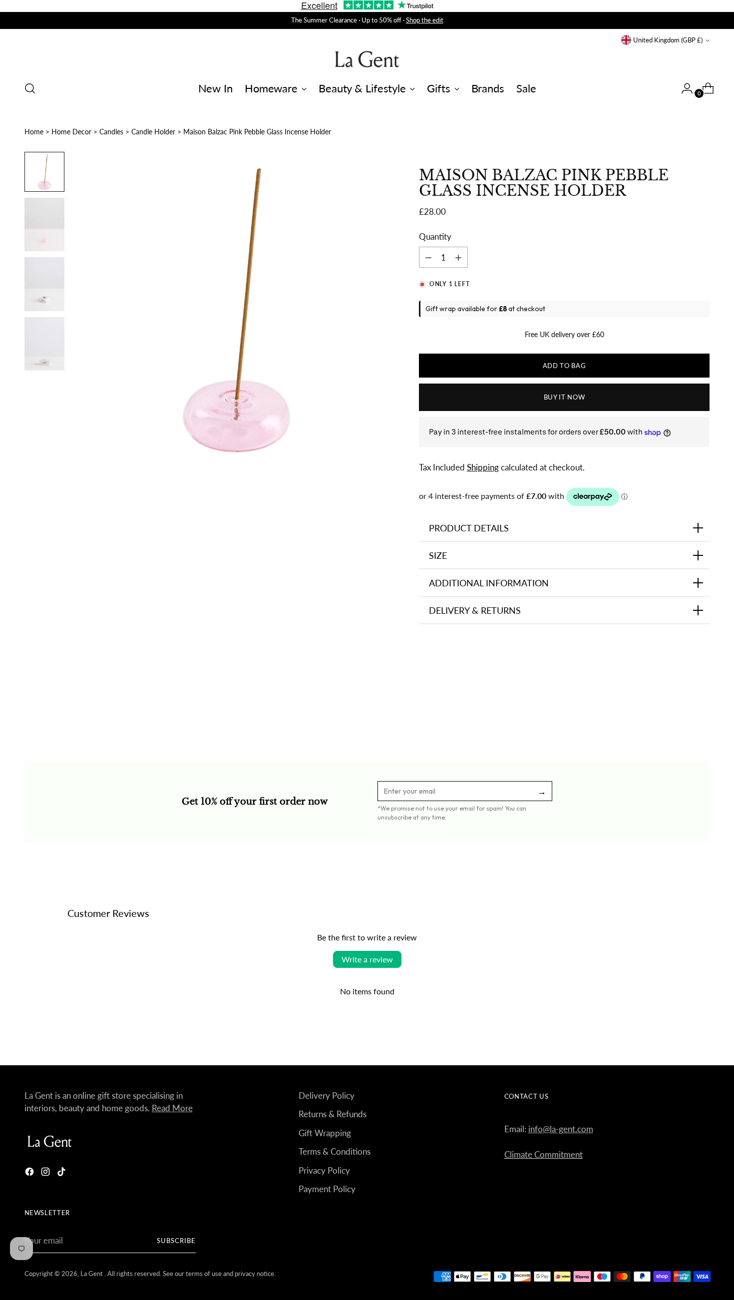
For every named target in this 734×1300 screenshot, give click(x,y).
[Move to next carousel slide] (701, 706)
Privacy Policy (324, 1170)
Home (33, 131)
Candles (111, 131)
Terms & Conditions (334, 1151)
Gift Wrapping (325, 1133)
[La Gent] (367, 59)
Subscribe (176, 1241)
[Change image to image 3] (44, 284)
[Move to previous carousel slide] (678, 707)
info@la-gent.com (560, 1129)
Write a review (367, 959)
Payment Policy (327, 1189)
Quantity (435, 236)
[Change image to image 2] (44, 224)
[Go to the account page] (683, 88)
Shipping (483, 467)
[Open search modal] (30, 88)
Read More (172, 1108)
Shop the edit (424, 20)
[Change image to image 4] (44, 344)
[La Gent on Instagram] (46, 1173)
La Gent (92, 1274)
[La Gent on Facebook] (30, 1173)
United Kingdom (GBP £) (668, 40)
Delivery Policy (327, 1095)
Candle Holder (153, 131)
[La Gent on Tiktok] (62, 1173)
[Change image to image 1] (44, 172)
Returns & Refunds (333, 1114)
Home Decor (71, 131)
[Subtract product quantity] (458, 257)
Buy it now (564, 397)
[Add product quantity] (428, 257)
